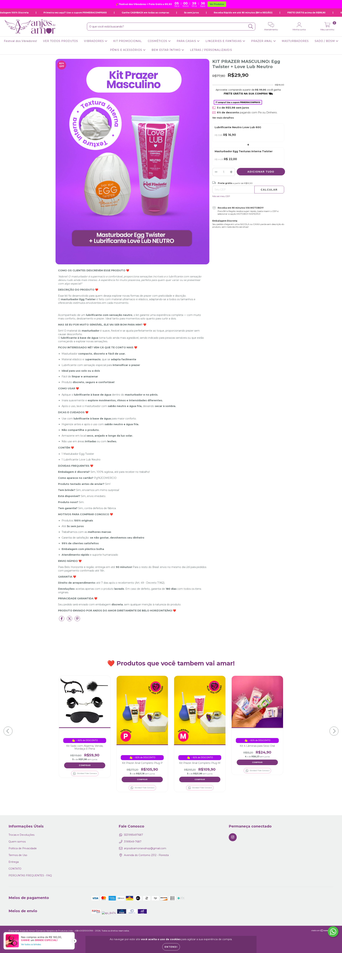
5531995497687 (133, 834)
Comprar (142, 779)
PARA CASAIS (187, 41)
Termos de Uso (18, 855)
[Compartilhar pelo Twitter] (70, 620)
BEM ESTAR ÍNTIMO (167, 50)
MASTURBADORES (295, 41)
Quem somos (17, 841)
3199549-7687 (132, 841)
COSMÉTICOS (158, 41)
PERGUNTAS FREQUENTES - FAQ (30, 875)
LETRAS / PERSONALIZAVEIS (211, 50)
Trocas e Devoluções (21, 834)
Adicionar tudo (260, 171)
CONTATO (15, 868)
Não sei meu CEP (221, 196)
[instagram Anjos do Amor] (233, 837)
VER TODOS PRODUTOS (60, 41)
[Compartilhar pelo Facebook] (62, 620)
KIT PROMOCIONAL (127, 41)
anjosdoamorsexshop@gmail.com (145, 848)
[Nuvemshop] (322, 931)
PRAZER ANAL (262, 41)
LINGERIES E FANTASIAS (224, 41)
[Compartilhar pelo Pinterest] (77, 620)
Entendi (171, 947)
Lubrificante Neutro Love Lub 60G (238, 127)
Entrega (14, 862)
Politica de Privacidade (23, 848)
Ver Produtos (217, 4)
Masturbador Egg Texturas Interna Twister (244, 151)
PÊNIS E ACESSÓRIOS (126, 50)
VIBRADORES (94, 41)
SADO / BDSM (325, 41)
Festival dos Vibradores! (20, 41)
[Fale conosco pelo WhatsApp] (333, 931)
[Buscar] (251, 26)
